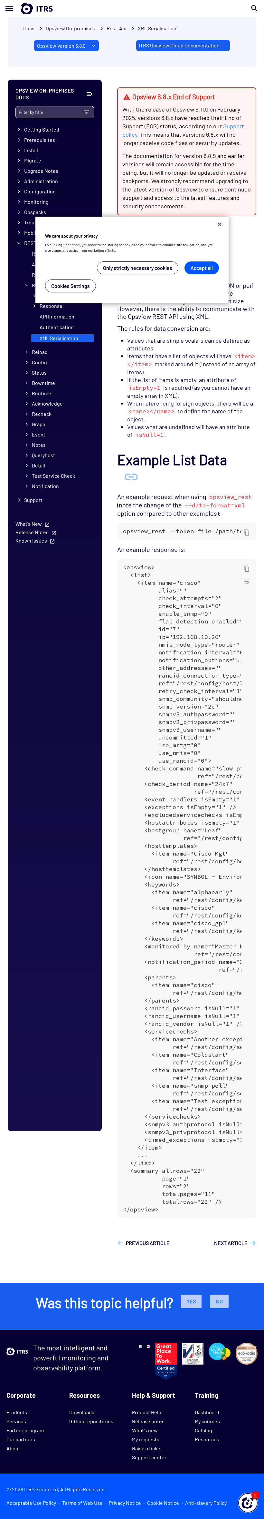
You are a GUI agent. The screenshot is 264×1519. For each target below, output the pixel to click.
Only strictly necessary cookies (137, 268)
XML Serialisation (157, 28)
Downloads (81, 1412)
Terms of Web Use (82, 1503)
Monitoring (36, 202)
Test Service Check (53, 476)
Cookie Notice (163, 1503)
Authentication (57, 327)
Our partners (20, 1439)
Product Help (146, 1412)
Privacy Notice (125, 1503)
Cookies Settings (70, 286)
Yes (191, 1301)
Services (16, 1421)
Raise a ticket (147, 1448)
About (13, 1448)
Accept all (202, 268)
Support (33, 500)
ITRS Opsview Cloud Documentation (179, 45)
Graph (38, 424)
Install (31, 150)
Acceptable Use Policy (31, 1503)
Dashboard (207, 1412)
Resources (207, 1439)
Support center (149, 1457)
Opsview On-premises (70, 28)
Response (51, 306)
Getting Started (41, 129)
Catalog (203, 1430)
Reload (40, 352)
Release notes (148, 1421)
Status (39, 372)
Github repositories (91, 1421)
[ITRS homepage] (26, 8)
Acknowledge (47, 403)
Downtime (43, 383)
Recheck (42, 414)
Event (38, 434)
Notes (39, 445)
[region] (132, 260)
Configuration (40, 191)
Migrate (32, 160)
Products (16, 1412)
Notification (45, 486)
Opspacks (35, 212)
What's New (28, 524)
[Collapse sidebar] (89, 94)
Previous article (148, 1243)
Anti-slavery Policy (206, 1503)
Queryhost (43, 455)
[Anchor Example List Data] (131, 476)
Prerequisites (39, 140)
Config (39, 362)
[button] (248, 1503)
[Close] (219, 224)
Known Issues (31, 540)
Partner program (25, 1430)
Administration (41, 181)
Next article (231, 1243)
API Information (57, 316)
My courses (207, 1421)
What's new (145, 1430)
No (219, 1301)
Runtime (41, 393)
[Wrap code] (246, 581)
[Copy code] (246, 532)
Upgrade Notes (41, 171)
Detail (38, 465)
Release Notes (32, 532)
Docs (28, 28)
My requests (145, 1439)
